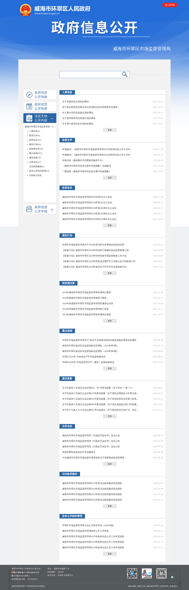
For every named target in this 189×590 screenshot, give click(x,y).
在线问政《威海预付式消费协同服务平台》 (83, 160)
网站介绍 (141, 586)
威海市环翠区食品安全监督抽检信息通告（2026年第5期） (90, 345)
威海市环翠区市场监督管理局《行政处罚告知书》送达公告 (91, 435)
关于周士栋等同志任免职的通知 (77, 124)
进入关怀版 (170, 5)
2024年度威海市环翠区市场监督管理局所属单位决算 (87, 303)
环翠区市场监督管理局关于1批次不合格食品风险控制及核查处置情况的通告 (99, 340)
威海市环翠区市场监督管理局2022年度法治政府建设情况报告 (92, 500)
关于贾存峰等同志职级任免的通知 (78, 118)
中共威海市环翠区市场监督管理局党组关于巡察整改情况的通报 (93, 457)
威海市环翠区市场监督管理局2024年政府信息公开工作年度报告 (93, 542)
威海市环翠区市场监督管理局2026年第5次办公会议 (87, 202)
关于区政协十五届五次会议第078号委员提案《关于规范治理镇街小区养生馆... (100, 393)
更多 (110, 130)
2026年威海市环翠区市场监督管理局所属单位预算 (86, 292)
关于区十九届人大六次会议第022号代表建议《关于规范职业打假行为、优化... (100, 410)
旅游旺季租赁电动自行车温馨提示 (78, 452)
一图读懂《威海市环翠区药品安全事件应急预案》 (86, 171)
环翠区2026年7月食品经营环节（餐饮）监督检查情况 (88, 362)
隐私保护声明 (152, 586)
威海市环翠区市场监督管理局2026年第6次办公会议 (87, 197)
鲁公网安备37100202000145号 (26, 572)
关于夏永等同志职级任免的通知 (77, 112)
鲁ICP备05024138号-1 (20, 576)
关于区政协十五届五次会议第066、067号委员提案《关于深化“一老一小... (98, 388)
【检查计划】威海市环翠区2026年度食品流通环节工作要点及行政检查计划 (98, 261)
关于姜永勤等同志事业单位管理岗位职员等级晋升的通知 (90, 107)
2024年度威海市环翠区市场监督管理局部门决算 (85, 309)
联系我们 (174, 586)
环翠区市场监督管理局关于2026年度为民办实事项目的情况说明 (93, 244)
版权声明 (164, 586)
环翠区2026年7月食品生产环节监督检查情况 (83, 356)
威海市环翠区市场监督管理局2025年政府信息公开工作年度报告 (93, 536)
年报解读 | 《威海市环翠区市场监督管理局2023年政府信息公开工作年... (97, 149)
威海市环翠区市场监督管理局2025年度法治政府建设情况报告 (92, 483)
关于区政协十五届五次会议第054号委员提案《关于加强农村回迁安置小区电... (100, 399)
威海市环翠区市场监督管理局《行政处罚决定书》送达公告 (91, 441)
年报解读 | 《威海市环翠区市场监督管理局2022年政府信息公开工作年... (97, 155)
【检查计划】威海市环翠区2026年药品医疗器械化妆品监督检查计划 (95, 250)
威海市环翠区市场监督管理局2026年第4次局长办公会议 (89, 208)
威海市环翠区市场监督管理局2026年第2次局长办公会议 (89, 219)
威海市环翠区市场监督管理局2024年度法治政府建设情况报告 (92, 489)
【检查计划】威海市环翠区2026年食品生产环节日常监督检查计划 (94, 267)
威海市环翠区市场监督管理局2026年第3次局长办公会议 (89, 213)
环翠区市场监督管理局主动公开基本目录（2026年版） (88, 525)
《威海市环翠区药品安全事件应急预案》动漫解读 (86, 166)
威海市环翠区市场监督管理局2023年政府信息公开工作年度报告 (93, 547)
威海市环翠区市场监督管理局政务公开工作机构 (85, 531)
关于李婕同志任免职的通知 (75, 101)
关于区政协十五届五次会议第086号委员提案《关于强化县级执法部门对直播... (100, 404)
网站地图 (132, 586)
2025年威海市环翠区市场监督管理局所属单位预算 (86, 314)
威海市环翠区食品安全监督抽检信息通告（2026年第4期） (90, 351)
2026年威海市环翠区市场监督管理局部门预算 (84, 298)
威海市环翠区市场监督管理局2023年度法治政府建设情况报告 (92, 494)
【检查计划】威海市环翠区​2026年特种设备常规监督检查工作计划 (94, 256)
